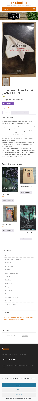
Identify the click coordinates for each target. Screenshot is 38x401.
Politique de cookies (11, 398)
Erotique (7, 269)
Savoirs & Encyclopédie (11, 297)
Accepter (19, 385)
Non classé (8, 290)
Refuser (19, 390)
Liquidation (8, 280)
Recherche (25, 335)
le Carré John (27, 108)
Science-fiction (12, 319)
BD (6, 255)
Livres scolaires (20, 319)
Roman (7, 294)
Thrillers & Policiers (13, 108)
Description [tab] (7, 113)
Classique (8, 262)
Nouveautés (7, 317)
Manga (7, 287)
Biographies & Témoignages (13, 259)
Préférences (19, 394)
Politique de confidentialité (24, 398)
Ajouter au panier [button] (8, 200)
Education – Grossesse (23, 317)
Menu (6, 9)
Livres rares (8, 283)
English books (9, 266)
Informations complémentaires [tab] (20, 113)
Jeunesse (8, 276)
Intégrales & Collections (11, 273)
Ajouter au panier (8, 103)
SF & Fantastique (10, 301)
